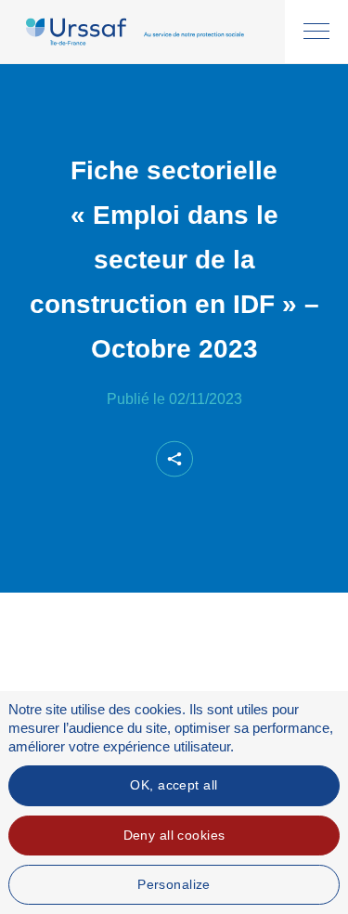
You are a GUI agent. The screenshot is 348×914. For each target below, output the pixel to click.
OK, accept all (173, 784)
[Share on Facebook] (127, 498)
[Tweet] (158, 498)
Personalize (174, 884)
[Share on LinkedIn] (190, 498)
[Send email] (221, 498)
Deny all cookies (174, 835)
